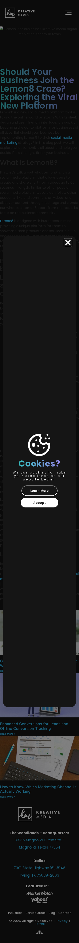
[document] (39, 471)
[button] (68, 242)
